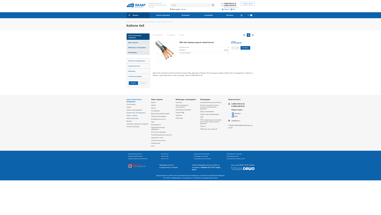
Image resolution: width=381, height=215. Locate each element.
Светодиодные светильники (201, 156)
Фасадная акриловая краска (135, 156)
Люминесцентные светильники (201, 153)
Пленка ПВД (180, 112)
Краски (153, 102)
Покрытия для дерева (158, 116)
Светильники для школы (233, 156)
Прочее (202, 126)
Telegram (226, 9)
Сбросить (143, 83)
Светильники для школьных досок (202, 158)
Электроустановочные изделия (137, 124)
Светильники (131, 104)
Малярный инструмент (183, 110)
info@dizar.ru (235, 121)
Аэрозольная (155, 143)
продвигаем (236, 169)
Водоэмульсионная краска (135, 153)
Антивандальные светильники (234, 153)
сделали (239, 168)
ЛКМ (201, 117)
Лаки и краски (157, 99)
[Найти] (213, 5)
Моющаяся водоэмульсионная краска (138, 158)
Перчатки (179, 115)
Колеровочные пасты (158, 119)
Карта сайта (235, 165)
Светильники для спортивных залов (236, 158)
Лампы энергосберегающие (209, 114)
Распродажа (205, 99)
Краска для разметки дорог (160, 113)
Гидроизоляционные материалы (158, 128)
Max (233, 9)
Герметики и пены (157, 137)
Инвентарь (179, 118)
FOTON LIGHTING (133, 127)
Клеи (152, 146)
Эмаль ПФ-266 (164, 156)
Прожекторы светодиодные (136, 113)
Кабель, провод (132, 115)
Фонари (129, 121)
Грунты (153, 108)
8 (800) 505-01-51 (230, 3)
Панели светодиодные (134, 110)
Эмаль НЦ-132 (164, 158)
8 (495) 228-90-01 (230, 5)
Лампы (129, 107)
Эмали (153, 105)
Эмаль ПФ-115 (164, 153)
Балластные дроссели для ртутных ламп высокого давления (209, 107)
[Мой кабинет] (241, 15)
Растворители (156, 125)
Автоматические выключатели (210, 102)
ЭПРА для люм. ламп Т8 (208, 129)
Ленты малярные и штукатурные (182, 106)
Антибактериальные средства (161, 135)
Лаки (152, 122)
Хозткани (179, 102)
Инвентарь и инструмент (186, 99)
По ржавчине (155, 111)
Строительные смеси (158, 140)
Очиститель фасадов (158, 132)
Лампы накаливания (207, 111)
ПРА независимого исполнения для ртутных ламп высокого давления (210, 121)
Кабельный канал (133, 118)
